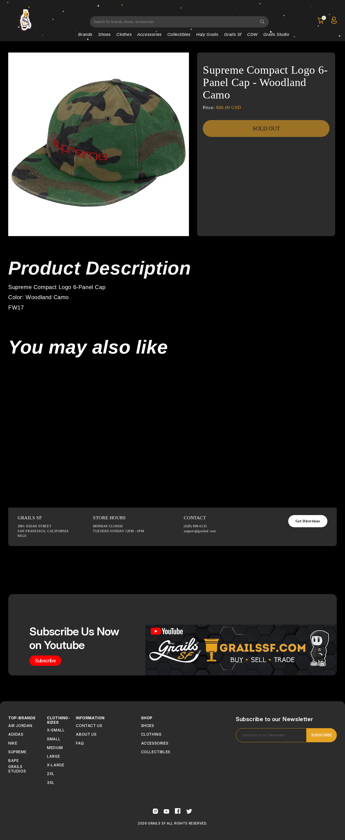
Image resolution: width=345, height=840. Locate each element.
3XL (50, 782)
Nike (12, 743)
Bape (13, 760)
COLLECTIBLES (155, 752)
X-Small (56, 730)
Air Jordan (20, 725)
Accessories (149, 34)
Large (53, 756)
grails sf (233, 34)
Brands (85, 34)
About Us (86, 734)
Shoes (104, 34)
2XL (50, 773)
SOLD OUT (266, 128)
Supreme (17, 752)
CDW (252, 34)
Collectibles (179, 34)
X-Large (55, 765)
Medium (55, 747)
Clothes (124, 34)
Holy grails (207, 34)
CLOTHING (151, 734)
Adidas (15, 734)
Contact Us (89, 725)
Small (53, 739)
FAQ (80, 743)
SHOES (147, 725)
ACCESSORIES (155, 743)
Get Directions (307, 521)
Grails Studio (276, 34)
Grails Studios (17, 768)
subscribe (45, 660)
